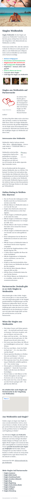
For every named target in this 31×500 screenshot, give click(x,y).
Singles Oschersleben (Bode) (13, 485)
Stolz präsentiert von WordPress (10, 498)
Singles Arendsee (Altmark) (12, 479)
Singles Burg (8, 481)
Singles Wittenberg (10, 491)
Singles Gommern (9, 473)
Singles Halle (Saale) (10, 475)
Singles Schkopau (9, 487)
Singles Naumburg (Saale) (12, 477)
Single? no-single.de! (11, 3)
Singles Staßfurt (9, 489)
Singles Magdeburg (10, 483)
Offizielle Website (16, 144)
